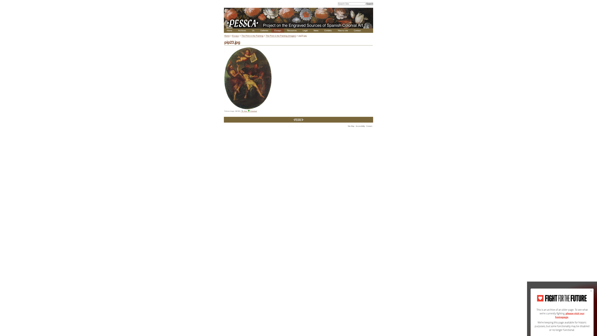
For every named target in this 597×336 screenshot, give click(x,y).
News (316, 30)
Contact (357, 30)
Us (253, 30)
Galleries (264, 30)
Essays (277, 30)
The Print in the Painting (252, 36)
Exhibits (328, 30)
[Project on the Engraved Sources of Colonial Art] (298, 27)
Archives (242, 30)
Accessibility (360, 126)
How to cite (343, 30)
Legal (305, 30)
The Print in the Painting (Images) (281, 36)
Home (229, 30)
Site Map (351, 126)
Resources (292, 30)
